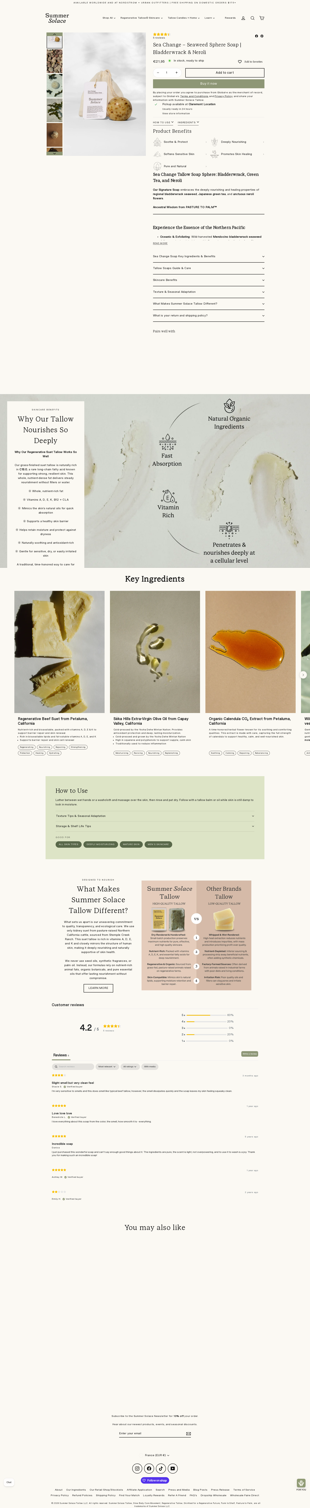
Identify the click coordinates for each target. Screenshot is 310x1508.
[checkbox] (149, 1067)
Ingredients (187, 122)
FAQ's (193, 1495)
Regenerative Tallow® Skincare (140, 18)
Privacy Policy (60, 1495)
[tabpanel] (155, 1135)
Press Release (220, 1490)
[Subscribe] (188, 1434)
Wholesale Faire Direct (244, 1495)
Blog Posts (200, 1490)
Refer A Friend (177, 1495)
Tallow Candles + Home (182, 18)
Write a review (250, 1054)
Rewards (230, 18)
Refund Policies (82, 1495)
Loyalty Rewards (154, 1495)
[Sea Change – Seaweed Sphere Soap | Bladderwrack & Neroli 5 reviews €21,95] (167, 352)
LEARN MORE (98, 988)
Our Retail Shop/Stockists (106, 1490)
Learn (208, 18)
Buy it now (208, 83)
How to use (161, 122)
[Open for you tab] (301, 1483)
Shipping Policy (106, 1495)
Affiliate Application (139, 1490)
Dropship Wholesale (214, 1495)
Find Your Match (129, 1495)
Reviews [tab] (61, 1055)
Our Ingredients (76, 1490)
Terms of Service (244, 1490)
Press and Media (179, 1490)
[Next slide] (303, 675)
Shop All (108, 18)
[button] (208, 1015)
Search (160, 1490)
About (59, 1490)
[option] (105, 94)
